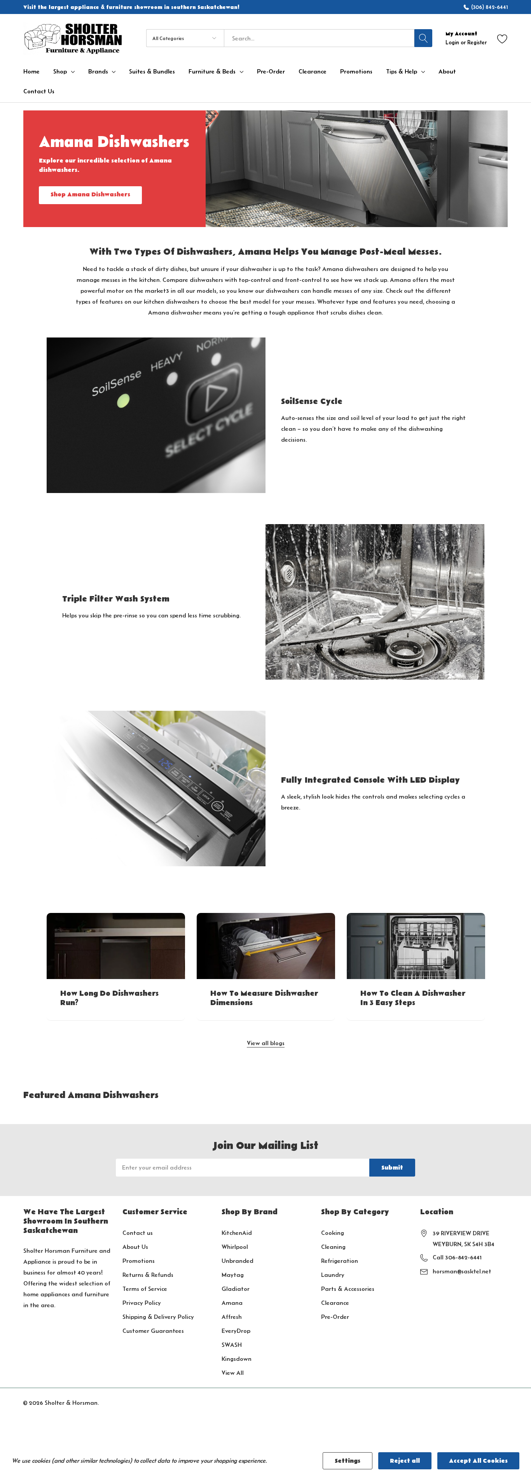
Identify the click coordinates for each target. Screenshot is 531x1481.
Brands (98, 71)
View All (233, 1372)
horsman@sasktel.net (462, 1271)
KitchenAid (237, 1232)
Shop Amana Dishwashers (90, 194)
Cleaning (333, 1246)
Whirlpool (235, 1246)
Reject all (405, 1461)
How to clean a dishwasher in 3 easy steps (412, 998)
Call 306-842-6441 (457, 1257)
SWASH (232, 1344)
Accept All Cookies (478, 1461)
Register (477, 42)
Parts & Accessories (347, 1288)
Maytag (233, 1274)
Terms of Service (144, 1288)
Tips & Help (401, 71)
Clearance (335, 1302)
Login (453, 42)
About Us (135, 1246)
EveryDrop (236, 1330)
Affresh (232, 1316)
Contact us (137, 1232)
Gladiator (236, 1288)
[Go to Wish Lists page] (502, 38)
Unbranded (237, 1260)
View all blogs (266, 1043)
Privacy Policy (141, 1302)
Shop (60, 71)
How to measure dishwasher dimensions (264, 998)
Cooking (332, 1232)
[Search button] (423, 38)
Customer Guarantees (153, 1330)
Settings (347, 1461)
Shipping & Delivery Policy (158, 1316)
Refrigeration (339, 1260)
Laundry (332, 1274)
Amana (232, 1302)
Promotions (138, 1260)
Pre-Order (335, 1316)
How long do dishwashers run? (109, 998)
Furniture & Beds (212, 71)
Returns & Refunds (147, 1274)
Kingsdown (237, 1358)
